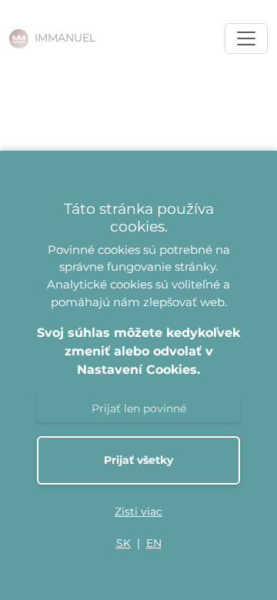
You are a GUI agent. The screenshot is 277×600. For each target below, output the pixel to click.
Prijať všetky (138, 460)
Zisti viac (138, 511)
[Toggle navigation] (246, 38)
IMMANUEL (65, 38)
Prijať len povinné (139, 408)
